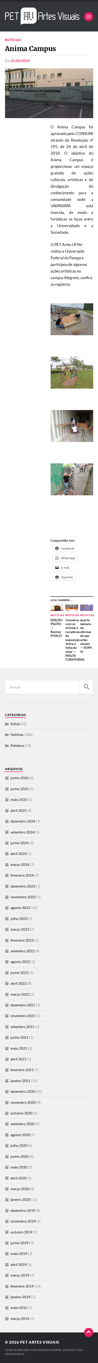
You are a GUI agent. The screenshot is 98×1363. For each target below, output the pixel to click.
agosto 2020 (20, 1134)
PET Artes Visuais (39, 1342)
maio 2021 (18, 1048)
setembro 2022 (22, 951)
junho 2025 (19, 789)
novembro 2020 (23, 1102)
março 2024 (19, 864)
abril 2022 (18, 983)
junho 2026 (19, 778)
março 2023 (19, 929)
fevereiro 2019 (22, 1286)
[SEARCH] (86, 687)
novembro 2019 (23, 1221)
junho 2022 (19, 972)
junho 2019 (19, 1243)
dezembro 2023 (22, 886)
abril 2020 (18, 1178)
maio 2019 (18, 1253)
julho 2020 (18, 1145)
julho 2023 (18, 918)
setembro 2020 (22, 1124)
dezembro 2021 (22, 1005)
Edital (15, 724)
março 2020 (19, 1188)
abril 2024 (18, 853)
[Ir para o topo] (88, 1332)
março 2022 (19, 994)
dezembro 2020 (22, 1091)
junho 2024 (19, 843)
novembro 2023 (23, 897)
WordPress (14, 1354)
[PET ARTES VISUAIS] (42, 22)
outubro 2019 (21, 1232)
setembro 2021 (22, 1026)
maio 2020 (18, 1167)
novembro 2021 (23, 1015)
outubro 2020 (21, 1113)
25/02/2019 (20, 61)
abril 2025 (18, 810)
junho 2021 (19, 1037)
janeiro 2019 (20, 1297)
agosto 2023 (20, 907)
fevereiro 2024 (22, 875)
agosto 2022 (20, 961)
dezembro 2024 (22, 821)
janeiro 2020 (20, 1199)
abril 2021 (18, 1059)
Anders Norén (49, 1350)
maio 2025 (18, 799)
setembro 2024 (22, 832)
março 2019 (19, 1275)
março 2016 (19, 1318)
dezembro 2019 (22, 1210)
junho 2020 (19, 1156)
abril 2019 (18, 1264)
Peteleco (17, 745)
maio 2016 (18, 1307)
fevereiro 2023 (22, 940)
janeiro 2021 (20, 1080)
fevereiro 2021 (22, 1069)
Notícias (13, 40)
